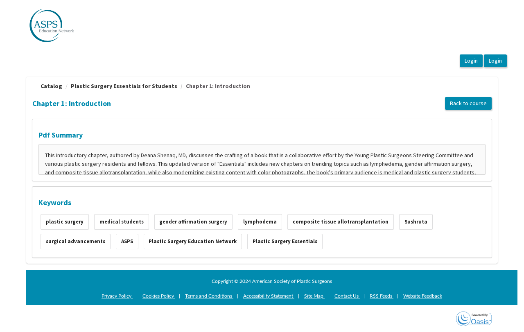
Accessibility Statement (268, 296)
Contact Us (347, 296)
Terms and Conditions (209, 296)
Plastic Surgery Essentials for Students (124, 86)
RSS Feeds (381, 296)
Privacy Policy (117, 296)
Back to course (468, 103)
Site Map (314, 296)
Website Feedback (422, 296)
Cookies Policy (158, 296)
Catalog (51, 86)
